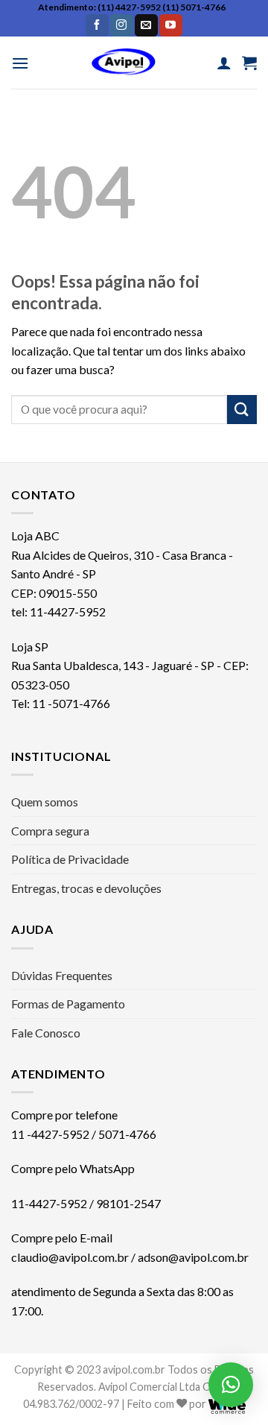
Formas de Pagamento (68, 1003)
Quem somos (44, 801)
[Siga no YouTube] (170, 25)
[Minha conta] (224, 62)
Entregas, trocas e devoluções (86, 888)
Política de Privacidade (70, 859)
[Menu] (20, 63)
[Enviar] (242, 409)
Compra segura (50, 831)
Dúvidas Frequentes (61, 975)
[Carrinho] (249, 62)
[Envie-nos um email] (146, 25)
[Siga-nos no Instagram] (121, 25)
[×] (230, 1384)
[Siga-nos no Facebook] (97, 25)
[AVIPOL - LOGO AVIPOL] (122, 63)
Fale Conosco (45, 1033)
